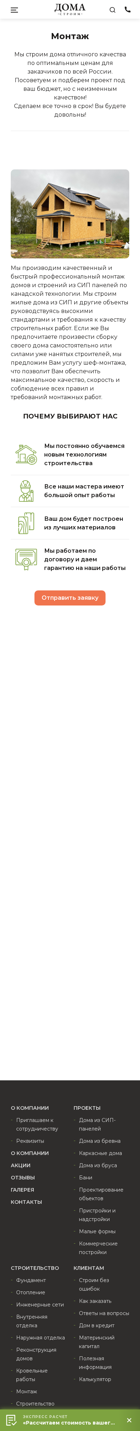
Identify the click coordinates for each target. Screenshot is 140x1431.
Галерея (22, 1190)
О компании (30, 1153)
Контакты (26, 1202)
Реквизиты (30, 1141)
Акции (21, 1165)
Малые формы (97, 1231)
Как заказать (95, 1301)
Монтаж (26, 1391)
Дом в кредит (97, 1325)
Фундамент (31, 1280)
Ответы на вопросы (104, 1313)
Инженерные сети (40, 1304)
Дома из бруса (98, 1165)
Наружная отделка (40, 1337)
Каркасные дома (100, 1153)
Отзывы (23, 1177)
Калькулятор (95, 1379)
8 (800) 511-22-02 (127, 10)
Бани (85, 1177)
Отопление (30, 1292)
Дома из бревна (100, 1141)
